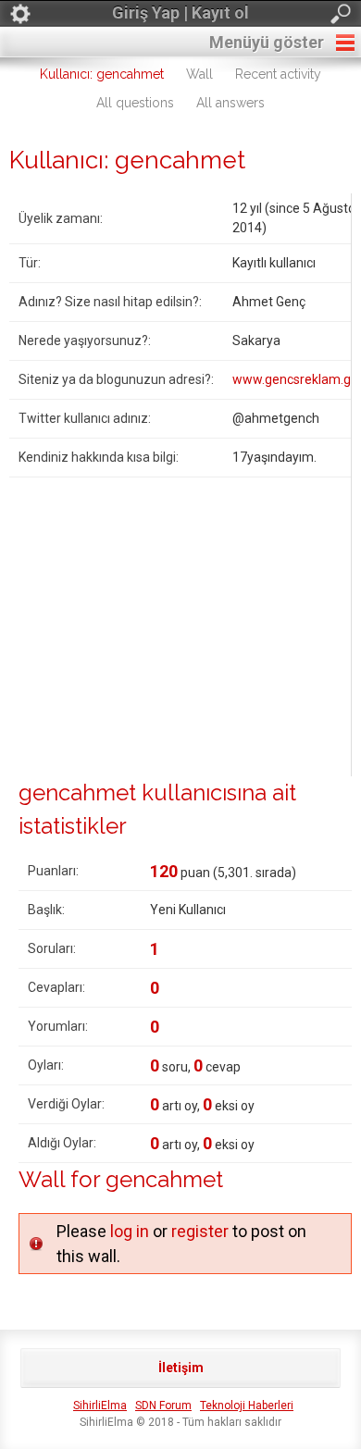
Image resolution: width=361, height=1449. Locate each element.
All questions (135, 102)
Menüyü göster (266, 42)
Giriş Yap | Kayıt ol (180, 12)
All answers (230, 102)
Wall (199, 74)
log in (129, 1231)
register (200, 1231)
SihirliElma (100, 1405)
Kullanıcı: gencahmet (102, 74)
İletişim (181, 1367)
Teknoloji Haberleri (246, 1405)
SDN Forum (163, 1405)
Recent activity (278, 74)
